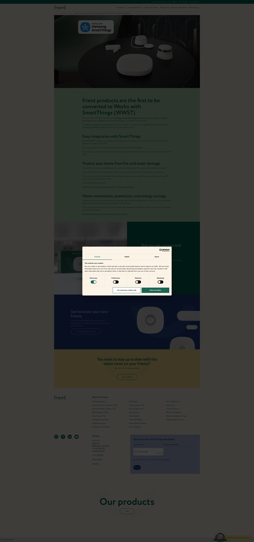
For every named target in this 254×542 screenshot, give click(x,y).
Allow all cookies (155, 290)
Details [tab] (127, 257)
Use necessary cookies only (126, 290)
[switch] (116, 282)
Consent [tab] (97, 257)
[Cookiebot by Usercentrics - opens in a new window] (160, 250)
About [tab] (157, 257)
